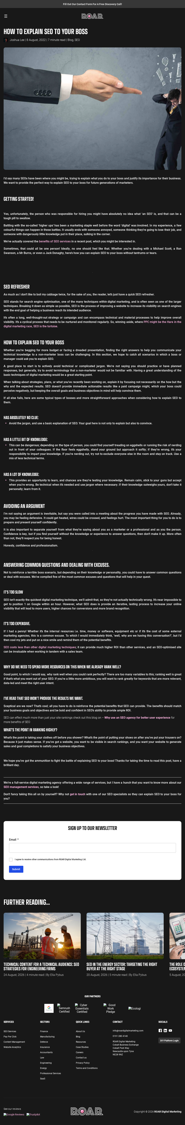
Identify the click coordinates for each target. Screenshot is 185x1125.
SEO (77, 40)
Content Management (14, 1041)
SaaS (42, 1078)
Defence (44, 1041)
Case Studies (82, 1047)
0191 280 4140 (120, 1035)
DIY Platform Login (169, 1040)
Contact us (81, 1057)
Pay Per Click (10, 1036)
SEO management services (21, 787)
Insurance (45, 1047)
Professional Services (50, 1073)
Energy (43, 1068)
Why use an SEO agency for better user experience (137, 717)
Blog (70, 40)
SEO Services (10, 1031)
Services (9, 1021)
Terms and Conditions (87, 1068)
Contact (117, 1021)
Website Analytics (12, 1047)
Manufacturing (47, 1036)
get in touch (77, 794)
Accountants (46, 1052)
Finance (44, 1031)
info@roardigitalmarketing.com (128, 1030)
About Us (80, 1031)
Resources (81, 1041)
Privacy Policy (83, 1062)
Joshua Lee (17, 40)
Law (42, 1057)
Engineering (46, 1062)
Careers (79, 1052)
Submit (16, 869)
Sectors (45, 1021)
